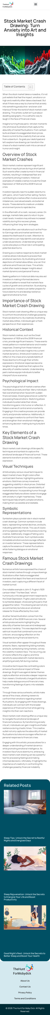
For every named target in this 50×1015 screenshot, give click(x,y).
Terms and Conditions (25, 998)
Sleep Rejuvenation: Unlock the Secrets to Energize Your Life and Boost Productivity (24, 897)
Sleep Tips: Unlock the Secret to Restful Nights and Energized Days (24, 839)
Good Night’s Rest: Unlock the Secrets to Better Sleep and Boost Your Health (24, 954)
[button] (35, 4)
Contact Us (25, 986)
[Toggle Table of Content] (29, 87)
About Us (25, 980)
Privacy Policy (25, 992)
